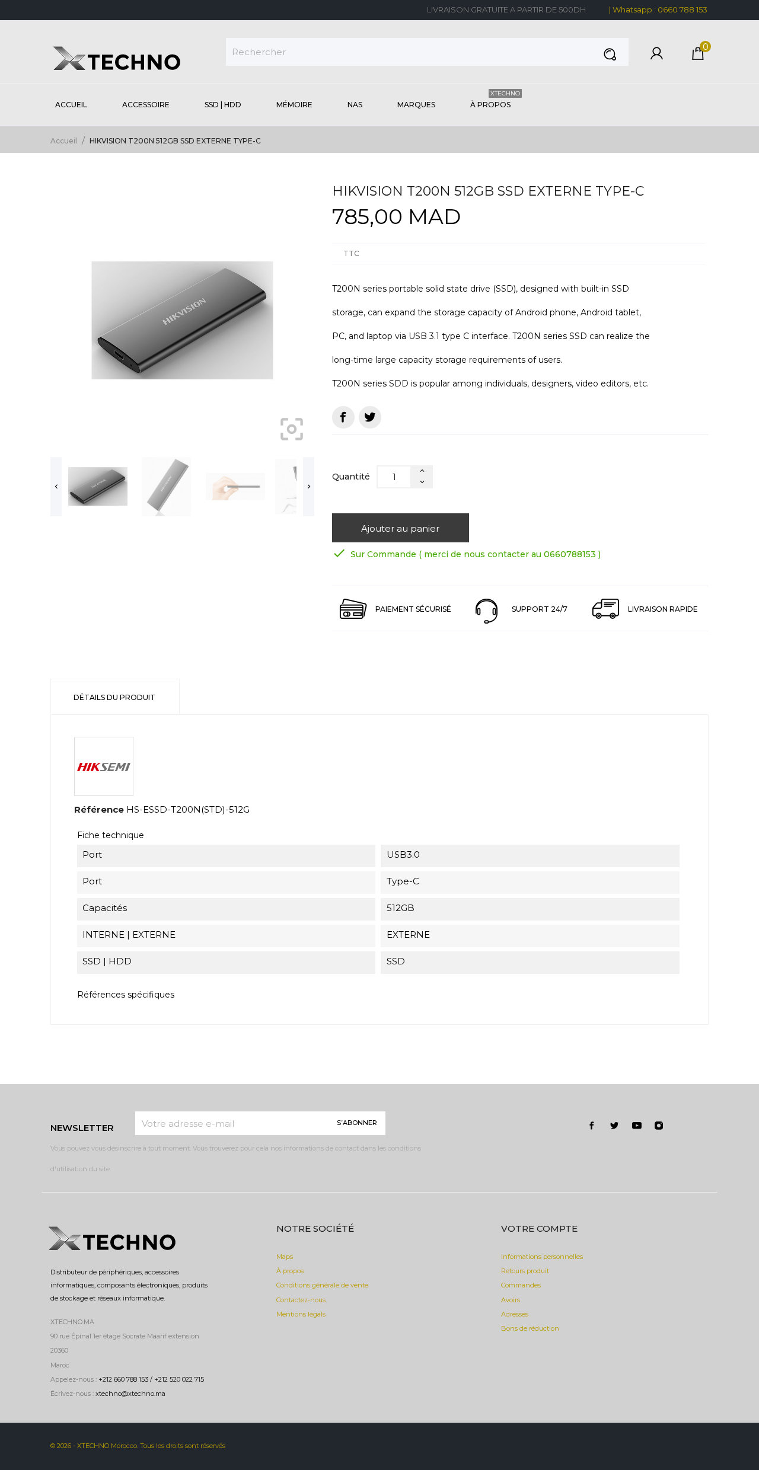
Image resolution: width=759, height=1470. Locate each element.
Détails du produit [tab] (114, 697)
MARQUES (416, 104)
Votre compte (539, 1228)
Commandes (521, 1285)
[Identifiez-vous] (656, 56)
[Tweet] (370, 417)
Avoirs (510, 1300)
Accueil (71, 104)
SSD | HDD (223, 104)
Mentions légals (301, 1314)
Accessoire (146, 104)
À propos (495, 99)
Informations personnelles (542, 1256)
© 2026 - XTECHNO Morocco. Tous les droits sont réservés (137, 1446)
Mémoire (294, 104)
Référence (99, 809)
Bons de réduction (530, 1328)
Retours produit (525, 1271)
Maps (284, 1256)
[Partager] (343, 417)
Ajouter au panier (400, 528)
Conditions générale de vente (322, 1285)
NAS (354, 104)
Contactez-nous (301, 1300)
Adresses (514, 1314)
